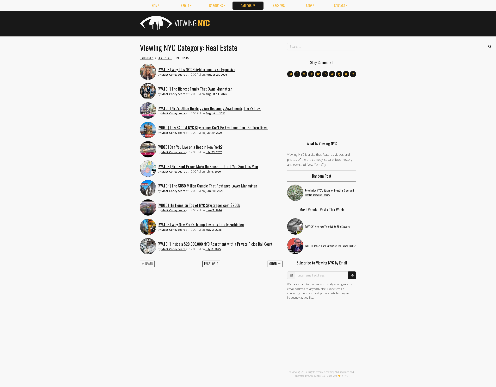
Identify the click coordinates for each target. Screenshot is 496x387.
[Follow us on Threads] (311, 74)
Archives (279, 5)
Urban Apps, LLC (317, 375)
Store (310, 5)
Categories (248, 5)
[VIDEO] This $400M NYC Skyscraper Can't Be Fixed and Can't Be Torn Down (213, 127)
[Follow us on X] (304, 74)
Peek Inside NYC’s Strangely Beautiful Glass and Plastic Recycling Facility (329, 192)
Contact (339, 5)
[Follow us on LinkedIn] (325, 74)
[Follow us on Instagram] (290, 74)
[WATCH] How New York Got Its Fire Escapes (327, 226)
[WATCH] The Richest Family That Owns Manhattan (195, 89)
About (185, 5)
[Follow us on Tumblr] (339, 74)
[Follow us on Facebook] (297, 74)
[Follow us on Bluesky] (318, 74)
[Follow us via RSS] (353, 74)
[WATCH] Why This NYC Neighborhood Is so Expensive (196, 69)
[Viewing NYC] (174, 23)
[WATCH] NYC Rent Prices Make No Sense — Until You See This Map (208, 166)
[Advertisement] (285, 23)
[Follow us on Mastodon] (332, 74)
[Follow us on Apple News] (346, 74)
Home (155, 5)
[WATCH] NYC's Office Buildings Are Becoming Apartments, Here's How (209, 108)
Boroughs (216, 5)
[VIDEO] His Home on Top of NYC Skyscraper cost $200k (199, 205)
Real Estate (165, 58)
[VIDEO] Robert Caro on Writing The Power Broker (330, 246)
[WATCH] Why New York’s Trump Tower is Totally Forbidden (201, 224)
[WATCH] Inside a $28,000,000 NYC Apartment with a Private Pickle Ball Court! (215, 244)
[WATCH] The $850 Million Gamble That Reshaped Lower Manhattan (207, 186)
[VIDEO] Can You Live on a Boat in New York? (190, 147)
